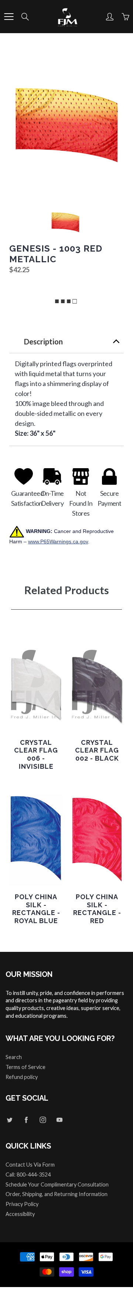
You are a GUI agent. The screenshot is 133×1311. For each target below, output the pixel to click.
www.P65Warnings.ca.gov (58, 541)
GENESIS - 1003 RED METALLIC (55, 253)
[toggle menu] (8, 16)
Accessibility (20, 1214)
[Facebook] (26, 1119)
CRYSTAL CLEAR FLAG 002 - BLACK (97, 750)
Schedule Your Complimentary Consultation (57, 1184)
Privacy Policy (22, 1204)
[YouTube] (59, 1119)
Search (14, 1057)
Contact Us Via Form (30, 1164)
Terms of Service (25, 1067)
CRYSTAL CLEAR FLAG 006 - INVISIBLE (36, 754)
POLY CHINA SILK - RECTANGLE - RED (97, 909)
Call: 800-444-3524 (28, 1174)
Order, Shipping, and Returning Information (57, 1194)
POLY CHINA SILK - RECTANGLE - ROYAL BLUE (36, 909)
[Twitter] (9, 1119)
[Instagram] (42, 1119)
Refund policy (22, 1077)
